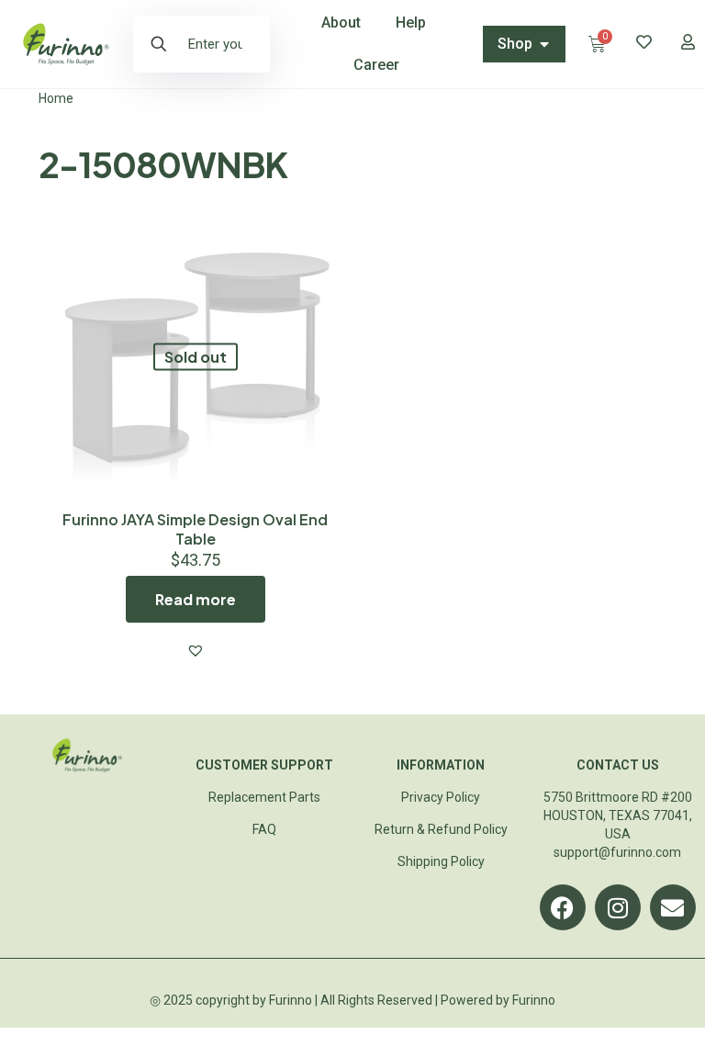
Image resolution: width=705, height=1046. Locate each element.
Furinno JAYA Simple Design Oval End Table (195, 529)
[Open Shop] (544, 44)
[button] (195, 650)
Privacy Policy (440, 797)
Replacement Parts (264, 797)
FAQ (264, 829)
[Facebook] (563, 907)
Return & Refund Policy (441, 829)
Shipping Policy (441, 861)
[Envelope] (673, 907)
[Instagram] (618, 907)
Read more (195, 599)
